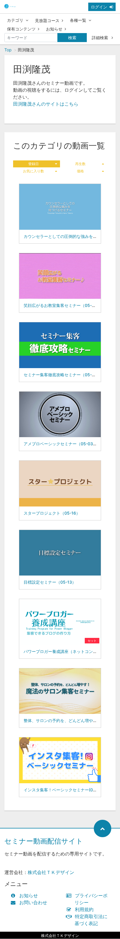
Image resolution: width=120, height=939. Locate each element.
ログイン (99, 6)
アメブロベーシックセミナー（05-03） (60, 443)
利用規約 (84, 909)
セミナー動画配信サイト (43, 841)
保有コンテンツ (21, 28)
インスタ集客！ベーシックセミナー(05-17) (63, 789)
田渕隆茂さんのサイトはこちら (45, 104)
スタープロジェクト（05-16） (52, 513)
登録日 (33, 164)
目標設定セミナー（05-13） (50, 582)
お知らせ (54, 28)
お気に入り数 (33, 171)
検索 (72, 37)
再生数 (80, 164)
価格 (80, 171)
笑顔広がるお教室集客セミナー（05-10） (62, 305)
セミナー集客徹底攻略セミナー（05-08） (62, 374)
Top (8, 49)
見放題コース (47, 20)
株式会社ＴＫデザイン (51, 872)
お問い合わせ (33, 902)
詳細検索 (100, 37)
